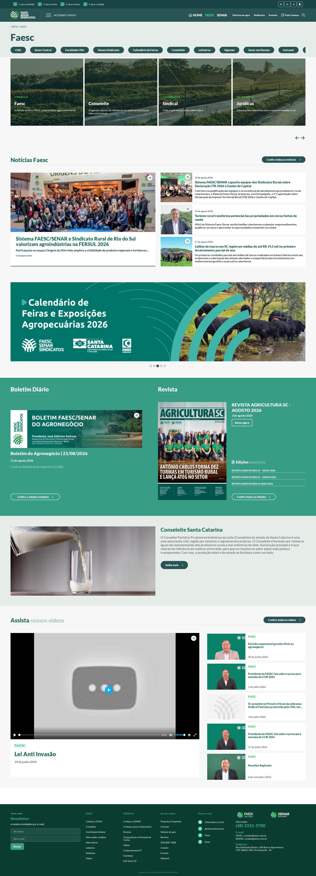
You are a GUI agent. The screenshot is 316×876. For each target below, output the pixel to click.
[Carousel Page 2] (154, 366)
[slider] (89, 734)
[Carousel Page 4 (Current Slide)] (161, 366)
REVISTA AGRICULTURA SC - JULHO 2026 (253, 470)
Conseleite (178, 50)
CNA (18, 50)
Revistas (127, 832)
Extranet (288, 50)
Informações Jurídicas (96, 837)
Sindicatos (259, 15)
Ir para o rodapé (94, 4)
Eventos (273, 15)
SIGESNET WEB (168, 842)
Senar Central (43, 50)
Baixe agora (242, 422)
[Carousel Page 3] (157, 366)
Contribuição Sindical (95, 832)
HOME (197, 15)
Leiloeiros (204, 50)
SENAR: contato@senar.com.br (251, 838)
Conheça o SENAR (132, 821)
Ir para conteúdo (24, 4)
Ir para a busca (71, 4)
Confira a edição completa (33, 496)
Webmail (165, 858)
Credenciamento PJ (132, 850)
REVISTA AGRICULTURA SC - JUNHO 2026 (254, 477)
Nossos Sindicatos (108, 50)
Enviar (17, 846)
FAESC (209, 15)
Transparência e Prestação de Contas (137, 838)
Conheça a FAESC (94, 821)
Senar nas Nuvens (259, 50)
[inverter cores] (300, 4)
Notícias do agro (241, 15)
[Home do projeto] (23, 15)
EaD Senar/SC (130, 861)
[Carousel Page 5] (164, 366)
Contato (164, 848)
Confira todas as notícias (281, 159)
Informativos (92, 842)
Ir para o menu (48, 4)
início (14, 27)
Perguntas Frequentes (171, 821)
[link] (83, 219)
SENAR (222, 15)
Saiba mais (172, 565)
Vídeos (89, 858)
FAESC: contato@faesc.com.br (251, 835)
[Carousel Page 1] (150, 366)
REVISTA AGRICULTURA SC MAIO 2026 (252, 483)
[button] (297, 138)
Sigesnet (229, 50)
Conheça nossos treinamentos (137, 826)
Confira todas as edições (251, 496)
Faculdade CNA (74, 50)
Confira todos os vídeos (282, 619)
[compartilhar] (150, 177)
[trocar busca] (302, 15)
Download (128, 855)
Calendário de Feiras (145, 50)
